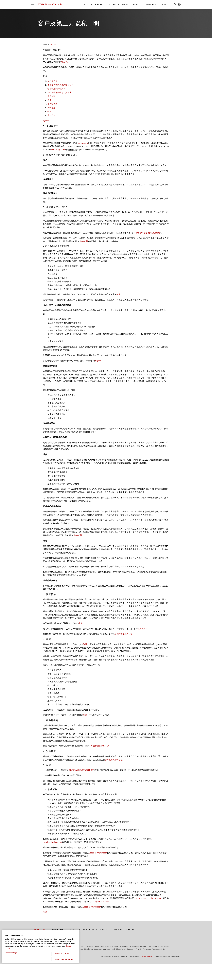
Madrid (166, 946)
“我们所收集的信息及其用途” (81, 770)
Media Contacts (88, 929)
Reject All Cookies (64, 959)
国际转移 (65, 62)
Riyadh (86, 949)
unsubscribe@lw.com (52, 842)
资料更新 (51, 108)
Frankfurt (83, 946)
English (53, 45)
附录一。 (99, 361)
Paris (81, 949)
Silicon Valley (121, 949)
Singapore (130, 949)
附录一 (46, 121)
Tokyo (145, 949)
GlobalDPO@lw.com (98, 853)
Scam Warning (147, 956)
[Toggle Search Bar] (175, 4)
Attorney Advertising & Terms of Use (167, 956)
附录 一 (86, 644)
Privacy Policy (134, 956)
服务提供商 (52, 104)
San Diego (94, 949)
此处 (81, 623)
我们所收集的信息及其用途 (59, 92)
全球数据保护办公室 (100, 746)
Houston (108, 946)
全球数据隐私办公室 (123, 634)
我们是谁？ (52, 81)
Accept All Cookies (63, 954)
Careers (129, 929)
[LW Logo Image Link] (49, 4)
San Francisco (104, 949)
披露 (49, 100)
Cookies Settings (11, 953)
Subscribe (39, 929)
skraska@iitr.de (58, 150)
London (115, 946)
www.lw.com (82, 143)
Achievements (121, 4)
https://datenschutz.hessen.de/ (147, 898)
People (88, 4)
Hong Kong (99, 946)
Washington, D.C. (158, 949)
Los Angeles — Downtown (138, 946)
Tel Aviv (138, 949)
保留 (49, 111)
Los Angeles (123, 946)
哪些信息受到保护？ (56, 89)
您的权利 (51, 115)
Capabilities (102, 4)
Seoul (113, 949)
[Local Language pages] (179, 4)
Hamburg (90, 946)
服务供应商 (143, 629)
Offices (71, 929)
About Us (105, 929)
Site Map (124, 956)
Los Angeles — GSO (156, 946)
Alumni (118, 929)
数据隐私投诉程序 (101, 901)
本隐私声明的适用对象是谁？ (60, 85)
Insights (137, 4)
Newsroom (57, 929)
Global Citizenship (157, 4)
